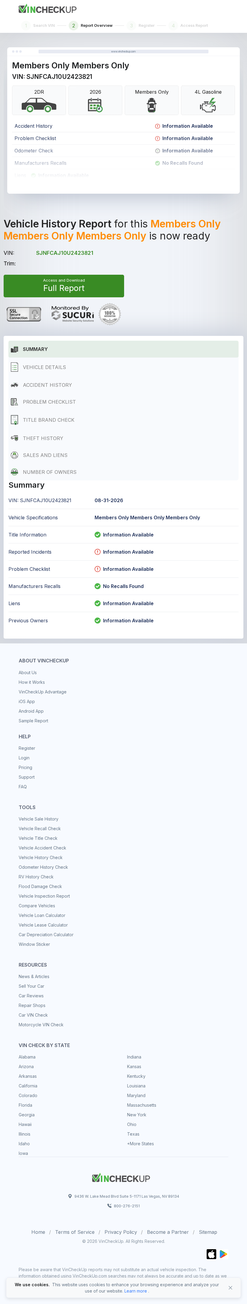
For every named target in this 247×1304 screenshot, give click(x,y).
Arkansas (28, 1076)
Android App (31, 711)
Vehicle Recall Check (40, 828)
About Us (28, 672)
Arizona (26, 1066)
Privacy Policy (121, 1232)
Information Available (128, 535)
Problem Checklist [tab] (49, 402)
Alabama (27, 1056)
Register (27, 748)
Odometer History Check (43, 867)
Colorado (28, 1095)
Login (24, 757)
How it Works (32, 682)
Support (27, 777)
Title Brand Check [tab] (48, 420)
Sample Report (33, 720)
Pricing (25, 767)
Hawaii (25, 1124)
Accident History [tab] (47, 385)
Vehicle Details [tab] (44, 367)
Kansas (134, 1066)
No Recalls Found (123, 586)
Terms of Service (75, 1232)
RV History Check (36, 876)
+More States (140, 1143)
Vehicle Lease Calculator (43, 924)
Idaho (24, 1143)
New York (136, 1114)
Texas (133, 1134)
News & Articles (34, 976)
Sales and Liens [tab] (45, 455)
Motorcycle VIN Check (41, 1024)
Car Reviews (31, 995)
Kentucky (136, 1076)
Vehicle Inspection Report (44, 896)
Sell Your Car (31, 986)
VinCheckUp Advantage (43, 691)
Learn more (135, 1290)
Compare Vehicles (37, 905)
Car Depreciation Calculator (46, 934)
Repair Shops (32, 1005)
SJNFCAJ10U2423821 (64, 253)
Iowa (23, 1153)
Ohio (131, 1124)
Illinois (24, 1134)
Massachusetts (141, 1105)
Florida (25, 1105)
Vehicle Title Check (38, 838)
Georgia (27, 1114)
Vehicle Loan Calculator (42, 915)
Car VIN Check (33, 1015)
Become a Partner (168, 1232)
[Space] (121, 1176)
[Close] (230, 1288)
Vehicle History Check (41, 857)
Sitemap (208, 1232)
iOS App (27, 701)
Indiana (134, 1056)
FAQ (23, 786)
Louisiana (136, 1085)
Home (38, 1232)
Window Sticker (34, 944)
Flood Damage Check (40, 886)
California (28, 1085)
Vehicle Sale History (38, 818)
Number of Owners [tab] (50, 472)
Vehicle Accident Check (42, 847)
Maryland (136, 1095)
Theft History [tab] (43, 438)
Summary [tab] (35, 349)
